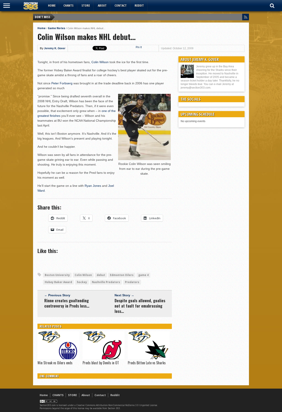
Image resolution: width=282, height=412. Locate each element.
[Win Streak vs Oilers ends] (58, 358)
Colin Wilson (100, 62)
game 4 (143, 275)
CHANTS (68, 5)
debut (101, 275)
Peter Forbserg (61, 83)
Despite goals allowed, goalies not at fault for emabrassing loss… (140, 306)
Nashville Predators (106, 282)
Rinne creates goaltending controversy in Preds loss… (66, 303)
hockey (82, 282)
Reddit (139, 5)
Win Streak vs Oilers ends (54, 362)
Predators (132, 282)
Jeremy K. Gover (54, 48)
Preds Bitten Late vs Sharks (147, 362)
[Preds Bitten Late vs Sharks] (149, 358)
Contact (121, 5)
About (102, 5)
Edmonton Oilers (122, 275)
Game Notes (56, 28)
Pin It (139, 47)
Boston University (57, 275)
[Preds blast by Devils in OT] (103, 358)
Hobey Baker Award (58, 282)
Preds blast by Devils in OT (101, 362)
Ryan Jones (93, 185)
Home (52, 5)
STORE (86, 5)
